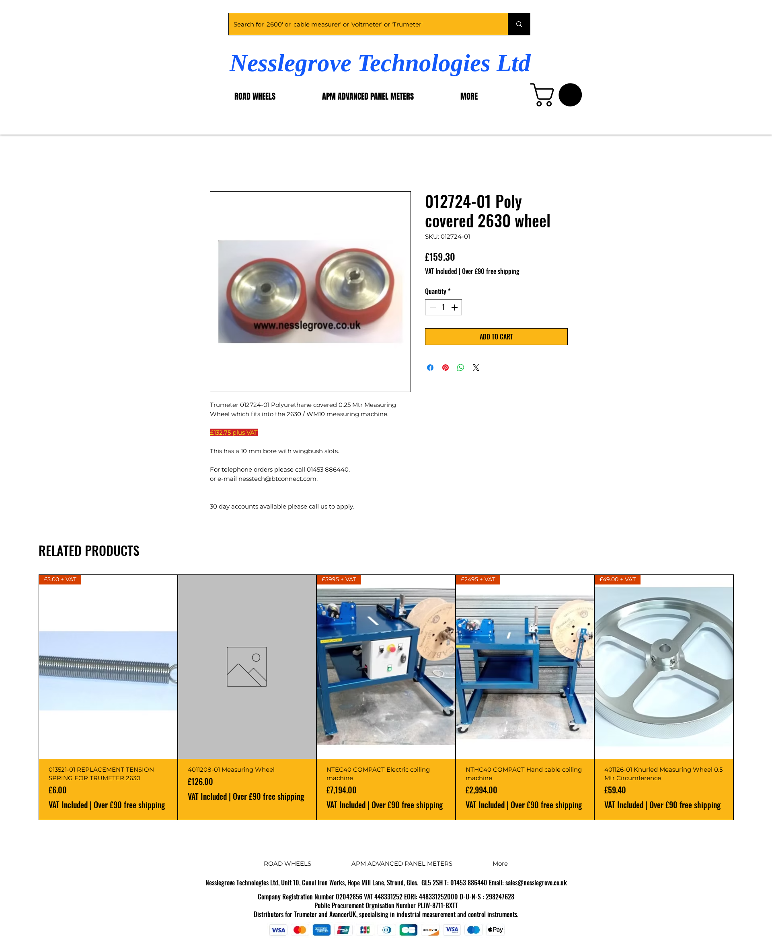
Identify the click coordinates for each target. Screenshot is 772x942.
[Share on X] (476, 367)
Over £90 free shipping (490, 271)
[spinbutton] (443, 307)
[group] (386, 697)
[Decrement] (431, 307)
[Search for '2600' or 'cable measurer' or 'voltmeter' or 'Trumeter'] (519, 24)
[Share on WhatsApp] (461, 367)
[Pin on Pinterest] (445, 367)
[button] (558, 94)
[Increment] (455, 307)
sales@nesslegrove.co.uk (536, 882)
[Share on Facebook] (430, 367)
